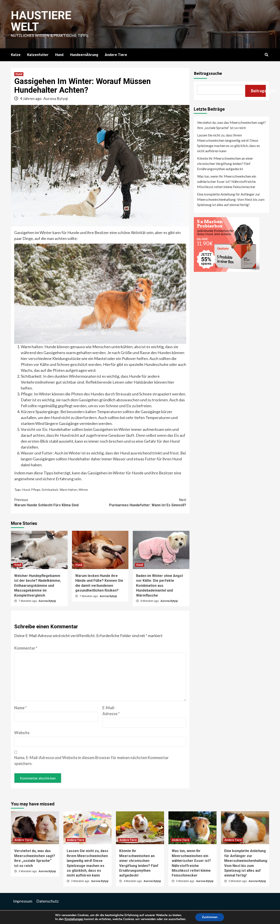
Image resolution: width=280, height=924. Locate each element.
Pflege (35, 489)
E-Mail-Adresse (111, 710)
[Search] (266, 55)
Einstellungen (74, 919)
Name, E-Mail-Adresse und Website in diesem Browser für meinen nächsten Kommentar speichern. (91, 760)
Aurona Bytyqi (55, 98)
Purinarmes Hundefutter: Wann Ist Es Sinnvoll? (147, 502)
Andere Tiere (116, 55)
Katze (16, 55)
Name (20, 707)
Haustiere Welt (41, 21)
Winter (83, 489)
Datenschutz (47, 901)
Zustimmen (209, 917)
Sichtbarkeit (50, 489)
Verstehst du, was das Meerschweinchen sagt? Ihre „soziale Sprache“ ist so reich (231, 125)
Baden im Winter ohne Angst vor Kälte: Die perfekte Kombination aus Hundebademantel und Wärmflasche (159, 585)
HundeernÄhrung (84, 55)
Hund (59, 55)
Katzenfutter (38, 55)
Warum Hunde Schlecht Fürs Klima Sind (46, 502)
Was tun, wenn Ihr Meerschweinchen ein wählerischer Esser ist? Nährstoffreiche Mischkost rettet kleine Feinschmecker (226, 181)
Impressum (22, 901)
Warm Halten (68, 489)
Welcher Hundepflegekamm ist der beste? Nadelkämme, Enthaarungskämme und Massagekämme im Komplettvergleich (37, 585)
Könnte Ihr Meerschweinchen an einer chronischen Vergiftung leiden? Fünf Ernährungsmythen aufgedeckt (225, 163)
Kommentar (25, 648)
